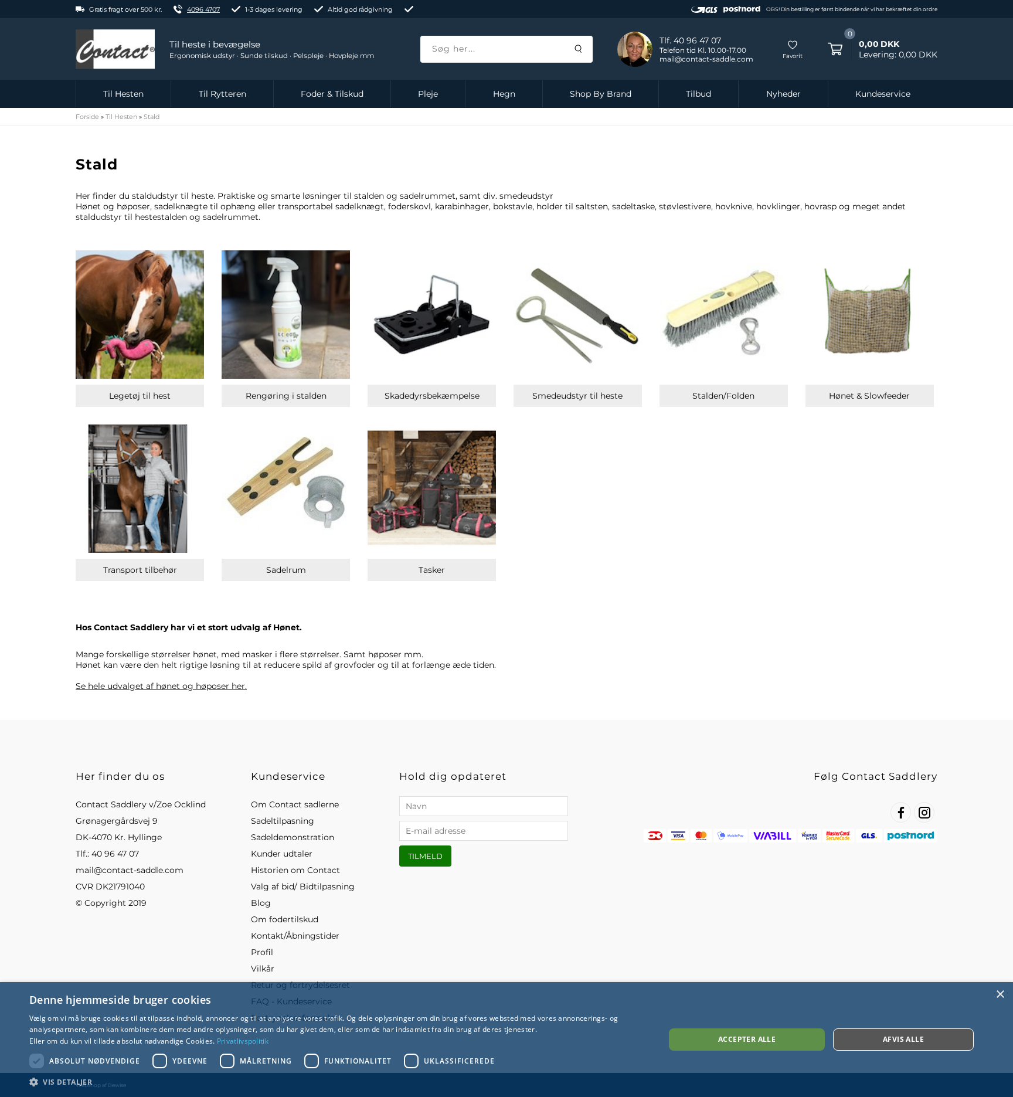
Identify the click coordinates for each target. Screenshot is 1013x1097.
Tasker (432, 570)
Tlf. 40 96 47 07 (690, 40)
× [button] (999, 994)
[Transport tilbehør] (140, 488)
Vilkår (262, 968)
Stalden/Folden (723, 395)
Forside (87, 117)
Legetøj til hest (140, 395)
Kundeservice (882, 94)
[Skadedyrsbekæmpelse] (432, 314)
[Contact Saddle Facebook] (900, 812)
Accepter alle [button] (747, 1039)
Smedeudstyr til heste (577, 395)
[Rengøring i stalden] (286, 314)
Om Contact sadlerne (295, 804)
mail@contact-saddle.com (129, 870)
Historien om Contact (295, 870)
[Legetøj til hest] (140, 314)
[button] (337, 1081)
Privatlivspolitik (242, 1041)
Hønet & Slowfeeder (869, 395)
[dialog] (506, 1039)
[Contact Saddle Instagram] (924, 812)
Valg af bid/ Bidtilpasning (303, 886)
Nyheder (783, 94)
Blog (261, 903)
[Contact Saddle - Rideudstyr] (115, 49)
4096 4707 (203, 9)
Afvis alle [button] (903, 1039)
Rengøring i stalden (286, 395)
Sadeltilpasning (282, 821)
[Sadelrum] (286, 488)
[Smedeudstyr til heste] (578, 314)
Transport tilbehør (140, 570)
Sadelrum (286, 570)
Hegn (504, 94)
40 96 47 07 (115, 853)
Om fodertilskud (284, 919)
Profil (262, 952)
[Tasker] (432, 488)
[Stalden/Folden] (724, 314)
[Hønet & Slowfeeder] (869, 314)
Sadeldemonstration (292, 837)
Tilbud (698, 94)
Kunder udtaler (281, 853)
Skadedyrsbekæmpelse (432, 395)
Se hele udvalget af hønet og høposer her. (161, 686)
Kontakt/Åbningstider (295, 935)
